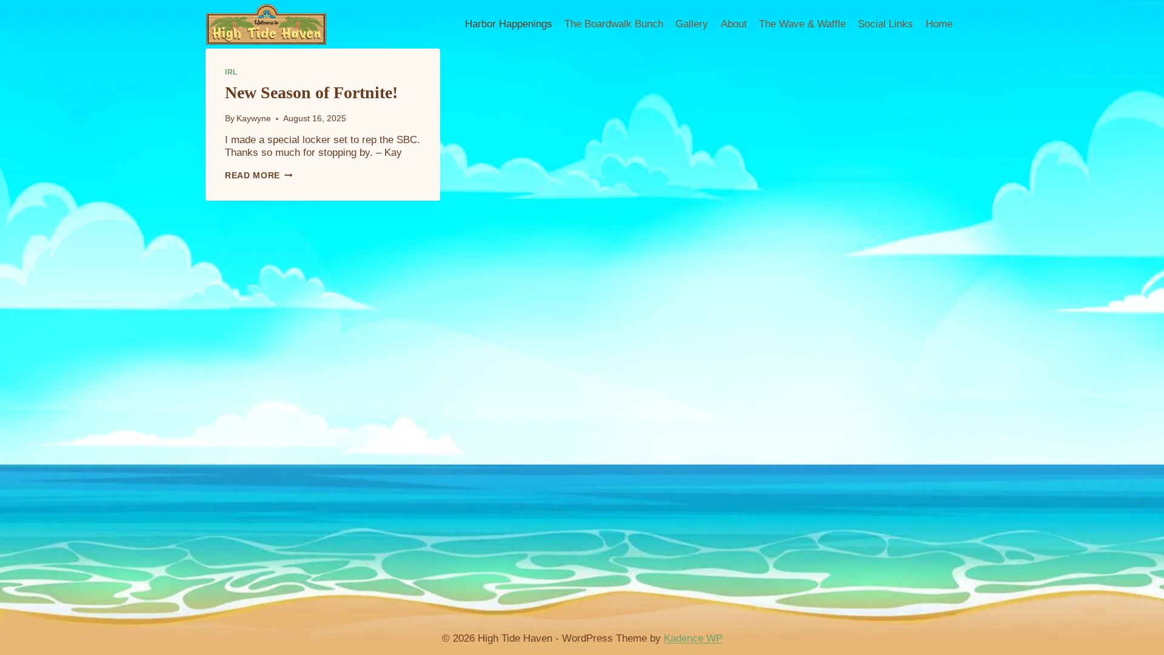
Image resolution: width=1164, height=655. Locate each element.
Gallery (691, 24)
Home (939, 24)
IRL (231, 72)
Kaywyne (253, 118)
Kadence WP (693, 638)
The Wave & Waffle (802, 24)
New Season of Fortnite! (311, 92)
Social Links (885, 24)
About (734, 24)
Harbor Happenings (508, 24)
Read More (259, 175)
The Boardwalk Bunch (613, 24)
